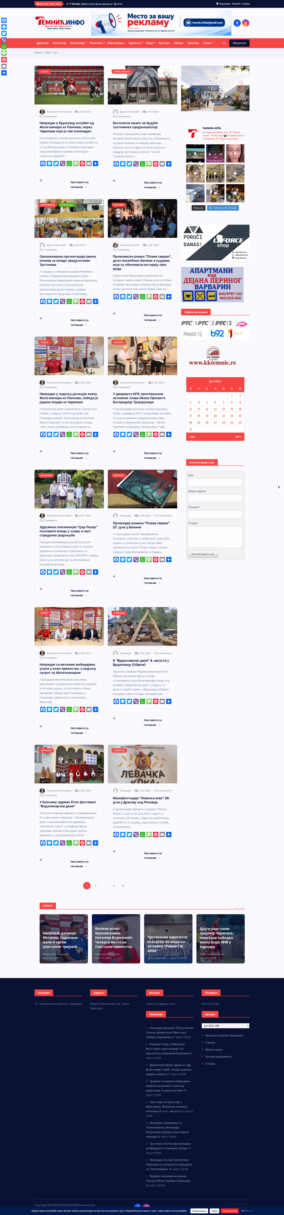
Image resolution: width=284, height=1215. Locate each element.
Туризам (119, 617)
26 (207, 426)
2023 (48, 56)
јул (56, 56)
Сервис (210, 1046)
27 (215, 426)
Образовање (115, 47)
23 (240, 419)
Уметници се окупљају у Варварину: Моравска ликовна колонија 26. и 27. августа (166, 1111)
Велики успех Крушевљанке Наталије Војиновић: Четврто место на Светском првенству (61, 942)
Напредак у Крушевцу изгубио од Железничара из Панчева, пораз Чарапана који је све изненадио (67, 131)
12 (207, 413)
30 (240, 426)
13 (215, 413)
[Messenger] (4, 27)
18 (198, 419)
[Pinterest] (4, 59)
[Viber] (4, 40)
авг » (238, 440)
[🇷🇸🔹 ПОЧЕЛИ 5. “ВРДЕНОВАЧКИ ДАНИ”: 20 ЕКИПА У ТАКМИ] (195, 177)
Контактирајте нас (202, 558)
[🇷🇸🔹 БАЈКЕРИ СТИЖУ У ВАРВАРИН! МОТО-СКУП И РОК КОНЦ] (195, 158)
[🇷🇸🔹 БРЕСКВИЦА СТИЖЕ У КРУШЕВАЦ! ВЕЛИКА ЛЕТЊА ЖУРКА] (235, 158)
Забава (178, 47)
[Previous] (236, 909)
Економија (77, 47)
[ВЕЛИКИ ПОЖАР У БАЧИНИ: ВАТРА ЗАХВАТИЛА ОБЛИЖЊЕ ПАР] (195, 197)
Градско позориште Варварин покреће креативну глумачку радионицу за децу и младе (168, 1090)
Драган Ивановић (129, 116)
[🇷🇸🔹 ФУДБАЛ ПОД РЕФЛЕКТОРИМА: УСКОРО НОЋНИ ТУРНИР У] (215, 158)
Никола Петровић (129, 249)
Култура (164, 47)
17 (190, 419)
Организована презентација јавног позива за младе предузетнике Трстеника (68, 265)
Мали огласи (213, 1053)
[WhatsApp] (4, 46)
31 (190, 433)
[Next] (241, 909)
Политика (96, 47)
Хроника (193, 47)
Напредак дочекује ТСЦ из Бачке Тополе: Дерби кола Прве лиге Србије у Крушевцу (220, 944)
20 (215, 419)
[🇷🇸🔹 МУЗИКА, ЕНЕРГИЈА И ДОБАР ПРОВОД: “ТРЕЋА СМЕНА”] (215, 197)
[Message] (4, 53)
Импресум (239, 47)
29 (232, 426)
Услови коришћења (218, 1060)
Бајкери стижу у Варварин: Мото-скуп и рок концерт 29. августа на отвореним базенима (167, 1053)
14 (223, 413)
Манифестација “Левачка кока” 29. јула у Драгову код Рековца (141, 804)
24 (190, 426)
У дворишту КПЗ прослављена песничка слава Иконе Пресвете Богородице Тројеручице (139, 402)
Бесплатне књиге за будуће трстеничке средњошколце (135, 129)
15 (232, 413)
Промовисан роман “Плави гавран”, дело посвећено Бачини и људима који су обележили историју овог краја (142, 267)
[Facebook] (4, 20)
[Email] (4, 66)
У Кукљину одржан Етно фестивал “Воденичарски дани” (68, 808)
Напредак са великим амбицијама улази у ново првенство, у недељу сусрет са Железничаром (68, 673)
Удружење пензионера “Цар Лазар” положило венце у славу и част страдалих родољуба (68, 535)
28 (223, 426)
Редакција (125, 520)
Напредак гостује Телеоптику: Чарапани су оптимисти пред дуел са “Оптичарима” (169, 1169)
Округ (150, 47)
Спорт (207, 47)
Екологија (59, 47)
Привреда (67, 209)
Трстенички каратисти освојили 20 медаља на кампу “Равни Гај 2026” (115, 948)
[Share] (4, 73)
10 (190, 413)
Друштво (43, 47)
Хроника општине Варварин (224, 1039)
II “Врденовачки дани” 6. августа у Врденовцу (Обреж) (141, 667)
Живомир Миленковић (59, 116)
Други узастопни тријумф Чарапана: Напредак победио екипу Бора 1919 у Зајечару (164, 942)
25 (198, 426)
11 (199, 413)
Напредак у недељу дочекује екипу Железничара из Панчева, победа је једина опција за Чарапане (69, 402)
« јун (192, 440)
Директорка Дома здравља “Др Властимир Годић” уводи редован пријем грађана (169, 1074)
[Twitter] (4, 33)
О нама (210, 1067)
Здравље (135, 47)
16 (240, 413)
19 (207, 419)
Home (38, 56)
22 (231, 419)
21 (223, 419)
